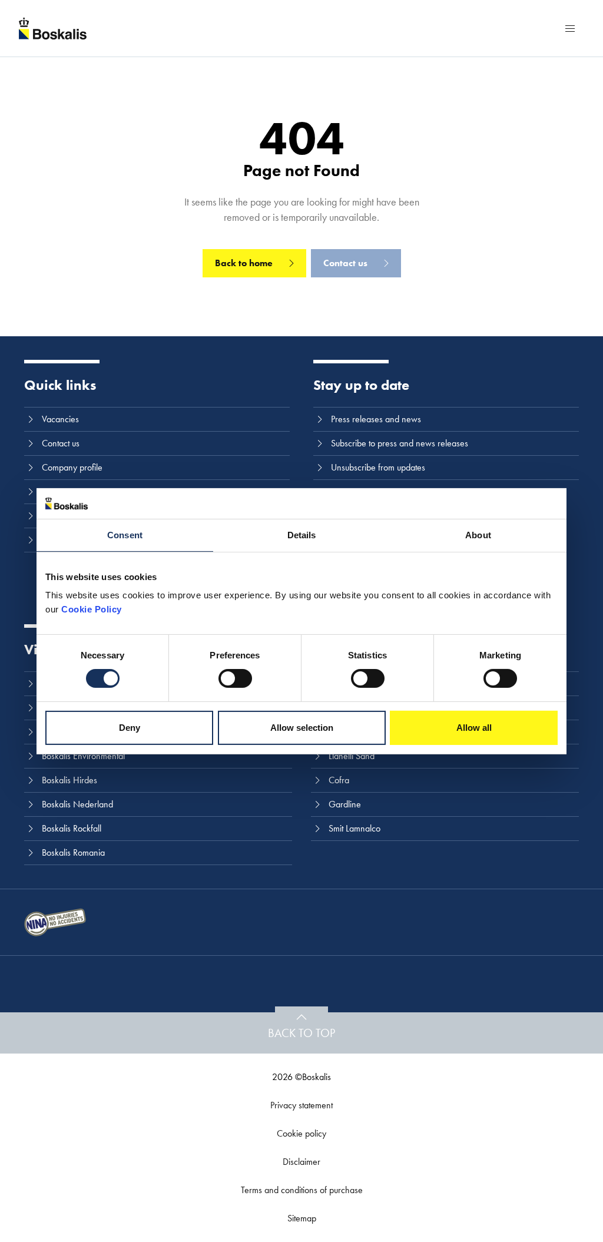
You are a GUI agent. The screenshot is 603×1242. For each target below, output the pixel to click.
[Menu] (570, 28)
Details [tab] (301, 535)
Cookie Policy (91, 609)
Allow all (474, 728)
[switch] (235, 678)
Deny (129, 728)
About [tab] (478, 535)
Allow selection (301, 728)
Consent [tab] (125, 535)
